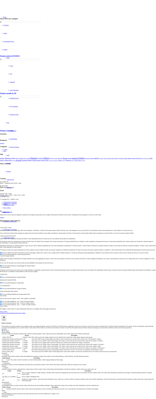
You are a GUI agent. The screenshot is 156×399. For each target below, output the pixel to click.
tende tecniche (51, 160)
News (4, 151)
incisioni (40, 158)
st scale (33, 160)
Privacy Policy (3, 311)
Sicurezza (24, 160)
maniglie (87, 158)
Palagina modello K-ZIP (8, 93)
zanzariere (83, 160)
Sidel (29, 160)
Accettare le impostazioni (6, 313)
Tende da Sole (44, 160)
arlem (13, 158)
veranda (76, 160)
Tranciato (63, 160)
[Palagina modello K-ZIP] (20, 59)
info (3, 217)
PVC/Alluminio (146, 158)
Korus (65, 158)
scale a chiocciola (6, 160)
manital (91, 158)
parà (109, 158)
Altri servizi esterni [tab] (5, 267)
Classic (17, 158)
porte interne (128, 158)
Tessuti (60, 160)
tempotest (38, 160)
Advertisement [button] (5, 382)
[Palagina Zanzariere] (20, 97)
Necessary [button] (4, 329)
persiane (112, 158)
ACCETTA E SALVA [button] (7, 395)
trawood (68, 160)
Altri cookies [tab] (3, 295)
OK (1, 217)
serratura (13, 160)
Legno (81, 158)
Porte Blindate (121, 158)
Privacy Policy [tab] (3, 306)
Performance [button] (5, 361)
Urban (72, 160)
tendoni (56, 160)
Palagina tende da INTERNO (10, 56)
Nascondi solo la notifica (19, 313)
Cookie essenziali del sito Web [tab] (8, 236)
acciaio (2, 158)
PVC (141, 158)
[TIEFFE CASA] (12, 7)
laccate (70, 158)
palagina (105, 158)
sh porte (18, 160)
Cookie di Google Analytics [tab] (7, 256)
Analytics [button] (4, 366)
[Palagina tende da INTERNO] (20, 22)
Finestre (33, 158)
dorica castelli (26, 158)
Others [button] (3, 390)
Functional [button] (4, 353)
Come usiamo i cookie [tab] (5, 227)
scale (151, 158)
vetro (79, 160)
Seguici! (2, 143)
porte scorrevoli (136, 158)
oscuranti (101, 158)
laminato (75, 158)
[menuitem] (79, 212)
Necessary (6, 330)
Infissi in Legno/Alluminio (56, 158)
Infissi (46, 158)
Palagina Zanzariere (7, 130)
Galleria (5, 149)
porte (116, 158)
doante (21, 158)
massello (96, 158)
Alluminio (8, 158)
